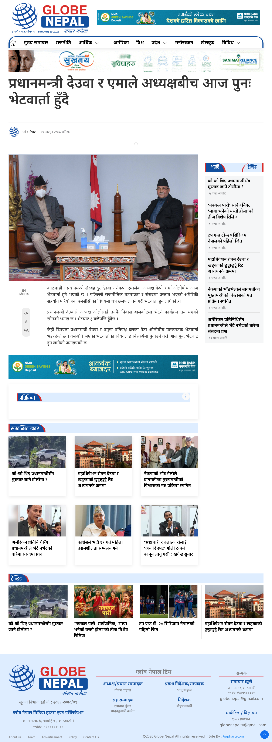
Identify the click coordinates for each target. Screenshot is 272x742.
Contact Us (91, 737)
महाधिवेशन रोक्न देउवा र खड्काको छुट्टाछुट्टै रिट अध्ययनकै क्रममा (98, 480)
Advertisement (52, 737)
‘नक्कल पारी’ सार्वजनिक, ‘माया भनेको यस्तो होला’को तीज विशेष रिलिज (231, 211)
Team (31, 737)
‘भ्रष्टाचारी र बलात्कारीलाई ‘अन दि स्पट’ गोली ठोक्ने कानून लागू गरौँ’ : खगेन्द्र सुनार (168, 548)
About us (14, 737)
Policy (73, 737)
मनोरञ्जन (184, 43)
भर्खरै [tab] (215, 167)
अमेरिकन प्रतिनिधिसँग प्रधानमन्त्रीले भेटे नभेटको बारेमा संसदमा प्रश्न (32, 548)
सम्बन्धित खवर (25, 428)
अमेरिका (121, 43)
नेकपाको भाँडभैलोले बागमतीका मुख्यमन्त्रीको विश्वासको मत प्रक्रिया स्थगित (167, 480)
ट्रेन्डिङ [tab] (252, 167)
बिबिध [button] (228, 43)
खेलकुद (207, 43)
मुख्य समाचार (36, 43)
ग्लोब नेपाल (29, 132)
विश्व (140, 43)
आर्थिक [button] (85, 43)
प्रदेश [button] (156, 43)
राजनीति (63, 43)
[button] (264, 734)
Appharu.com (233, 737)
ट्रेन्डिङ (16, 579)
